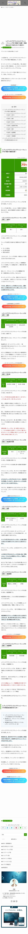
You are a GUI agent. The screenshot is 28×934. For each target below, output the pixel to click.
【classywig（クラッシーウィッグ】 (14, 97)
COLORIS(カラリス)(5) (8, 846)
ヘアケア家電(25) (7, 864)
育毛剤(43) (5, 867)
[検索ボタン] (25, 3)
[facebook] (11, 901)
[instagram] (16, 901)
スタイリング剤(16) (7, 858)
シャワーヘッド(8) (7, 852)
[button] (3, 828)
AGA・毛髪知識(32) (7, 843)
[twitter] (14, 901)
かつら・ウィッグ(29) (7, 47)
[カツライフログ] (14, 3)
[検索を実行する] (25, 834)
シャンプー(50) (6, 855)
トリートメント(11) (7, 861)
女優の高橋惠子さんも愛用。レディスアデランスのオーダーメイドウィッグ (14, 88)
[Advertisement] (14, 23)
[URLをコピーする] (25, 828)
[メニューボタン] (3, 3)
